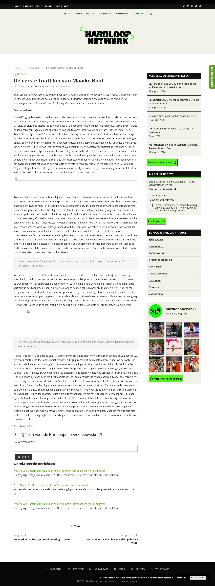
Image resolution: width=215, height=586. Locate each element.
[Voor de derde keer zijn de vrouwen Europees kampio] (191, 364)
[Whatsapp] (200, 6)
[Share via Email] (78, 526)
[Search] (151, 14)
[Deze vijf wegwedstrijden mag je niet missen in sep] (174, 329)
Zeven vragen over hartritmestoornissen (172, 116)
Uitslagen (155, 280)
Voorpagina (33, 67)
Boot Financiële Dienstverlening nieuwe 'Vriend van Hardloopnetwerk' (51, 485)
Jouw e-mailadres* (159, 195)
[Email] (192, 6)
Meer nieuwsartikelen (160, 162)
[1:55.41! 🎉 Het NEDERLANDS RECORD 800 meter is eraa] (156, 329)
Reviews (154, 287)
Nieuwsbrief (62, 6)
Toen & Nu (155, 266)
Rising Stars (156, 239)
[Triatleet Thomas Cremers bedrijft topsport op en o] (156, 347)
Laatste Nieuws (158, 273)
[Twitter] (184, 6)
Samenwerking (158, 253)
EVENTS (48, 6)
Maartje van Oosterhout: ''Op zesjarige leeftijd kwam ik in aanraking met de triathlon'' (60, 470)
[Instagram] (188, 6)
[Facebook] (179, 6)
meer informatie (179, 577)
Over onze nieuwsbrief (162, 189)
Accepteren (198, 577)
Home (17, 6)
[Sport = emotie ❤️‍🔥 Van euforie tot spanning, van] (191, 347)
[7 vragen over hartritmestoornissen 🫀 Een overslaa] (191, 329)
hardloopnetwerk (39, 86)
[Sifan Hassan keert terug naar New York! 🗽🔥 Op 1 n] (174, 347)
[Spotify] (196, 6)
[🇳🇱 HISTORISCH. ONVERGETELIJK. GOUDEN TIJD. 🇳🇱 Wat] (156, 364)
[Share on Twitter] (75, 526)
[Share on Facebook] (71, 526)
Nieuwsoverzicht (32, 6)
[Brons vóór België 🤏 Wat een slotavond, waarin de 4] (174, 364)
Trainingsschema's (160, 259)
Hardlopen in (156, 246)
